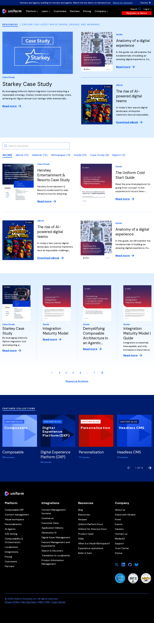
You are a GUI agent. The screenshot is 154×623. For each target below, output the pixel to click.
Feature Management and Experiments (56, 544)
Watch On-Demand (122, 2)
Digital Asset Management (56, 537)
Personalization (13, 524)
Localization (11, 547)
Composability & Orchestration (14, 540)
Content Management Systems (54, 511)
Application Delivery (52, 527)
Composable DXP (14, 509)
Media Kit (120, 538)
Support (119, 543)
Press (118, 519)
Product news (86, 533)
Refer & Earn (85, 553)
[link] (137, 13)
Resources (10, 24)
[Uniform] (11, 11)
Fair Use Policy (29, 602)
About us (120, 509)
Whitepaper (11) (60, 155)
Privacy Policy (12, 602)
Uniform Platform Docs (90, 524)
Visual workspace (14, 519)
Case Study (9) (99, 155)
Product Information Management (53, 562)
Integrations (11, 551)
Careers (119, 529)
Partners (9, 566)
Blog (80, 509)
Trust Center (122, 548)
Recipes (82, 519)
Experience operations (90, 548)
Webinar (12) (39, 155)
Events (118, 524)
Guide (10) (80, 155)
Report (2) (118, 155)
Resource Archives (77, 381)
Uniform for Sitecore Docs (92, 529)
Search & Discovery (52, 550)
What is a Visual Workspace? (94, 543)
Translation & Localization (56, 555)
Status (118, 553)
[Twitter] (117, 564)
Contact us (121, 533)
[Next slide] (150, 468)
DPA (47, 602)
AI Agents (10, 529)
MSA (41, 602)
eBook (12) (22, 155)
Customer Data (50, 523)
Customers (11, 561)
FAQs (81, 538)
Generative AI (49, 532)
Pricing (8, 556)
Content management (17, 514)
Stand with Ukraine (125, 514)
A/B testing (11, 533)
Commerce (48, 518)
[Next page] (101, 372)
